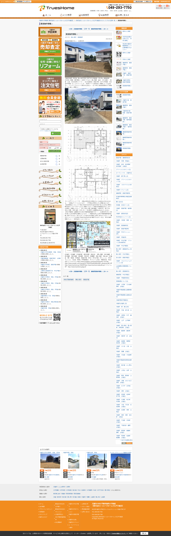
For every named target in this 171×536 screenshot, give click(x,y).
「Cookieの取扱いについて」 (118, 533)
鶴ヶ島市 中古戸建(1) (122, 254)
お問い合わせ (86, 512)
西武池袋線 (77, 493)
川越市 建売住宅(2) (122, 213)
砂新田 (84, 490)
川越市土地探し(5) (121, 303)
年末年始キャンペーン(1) (123, 217)
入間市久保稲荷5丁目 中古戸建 (50, 270)
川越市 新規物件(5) (122, 225)
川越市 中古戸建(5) (122, 245)
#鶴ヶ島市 (78, 279)
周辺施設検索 (86, 509)
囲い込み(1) (119, 201)
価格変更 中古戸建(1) (122, 274)
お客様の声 (85, 504)
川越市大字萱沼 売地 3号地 (49, 289)
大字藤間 (89, 490)
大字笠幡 (55, 490)
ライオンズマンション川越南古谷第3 (120, 452)
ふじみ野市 (61, 487)
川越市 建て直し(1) (122, 176)
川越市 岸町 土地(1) (122, 391)
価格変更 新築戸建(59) (123, 193)
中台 (79, 490)
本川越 (74, 497)
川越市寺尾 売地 (46, 308)
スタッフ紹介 (86, 506)
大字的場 (68, 490)
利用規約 (42, 512)
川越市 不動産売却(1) (122, 278)
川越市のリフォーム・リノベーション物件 (74, 525)
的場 (79, 497)
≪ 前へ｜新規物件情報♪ (76, 29)
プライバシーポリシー (45, 509)
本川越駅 (93, 477)
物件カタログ (43, 517)
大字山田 (101, 475)
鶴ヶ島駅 (47, 477)
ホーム (41, 504)
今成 (94, 490)
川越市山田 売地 (91, 452)
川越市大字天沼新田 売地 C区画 (51, 252)
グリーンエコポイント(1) (123, 169)
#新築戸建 (86, 279)
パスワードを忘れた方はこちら (47, 130)
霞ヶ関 (69, 497)
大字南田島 (125, 475)
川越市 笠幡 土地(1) (122, 351)
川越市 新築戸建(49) (122, 228)
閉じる (144, 533)
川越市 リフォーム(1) (122, 190)
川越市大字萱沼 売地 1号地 (49, 283)
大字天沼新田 (55, 475)
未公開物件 (58, 522)
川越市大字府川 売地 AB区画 (49, 302)
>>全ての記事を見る (127, 440)
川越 (54, 497)
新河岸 (59, 497)
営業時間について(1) (122, 281)
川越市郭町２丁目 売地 (48, 295)
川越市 (50, 475)
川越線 (63, 493)
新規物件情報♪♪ (72, 34)
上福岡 (93, 497)
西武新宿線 (69, 493)
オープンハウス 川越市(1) (124, 173)
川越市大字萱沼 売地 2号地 (49, 277)
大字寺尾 (77, 475)
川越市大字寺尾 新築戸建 (48, 264)
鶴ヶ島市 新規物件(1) (122, 271)
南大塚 (74, 490)
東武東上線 (56, 493)
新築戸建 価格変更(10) (123, 157)
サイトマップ (43, 514)
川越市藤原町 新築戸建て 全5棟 (51, 258)
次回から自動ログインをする (49, 129)
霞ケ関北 (107, 490)
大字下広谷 (100, 490)
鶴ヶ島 (98, 497)
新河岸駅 (70, 477)
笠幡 (88, 497)
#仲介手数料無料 (69, 279)
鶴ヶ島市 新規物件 (77, 37)
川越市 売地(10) (121, 237)
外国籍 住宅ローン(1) (122, 205)
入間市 (68, 487)
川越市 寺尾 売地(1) (122, 161)
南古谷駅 (117, 477)
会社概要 (42, 506)
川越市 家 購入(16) (122, 306)
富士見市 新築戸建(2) (122, 257)
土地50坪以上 (59, 514)
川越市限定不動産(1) (122, 300)
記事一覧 (87, 29)
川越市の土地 (72, 519)
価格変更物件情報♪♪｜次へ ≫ (99, 29)
